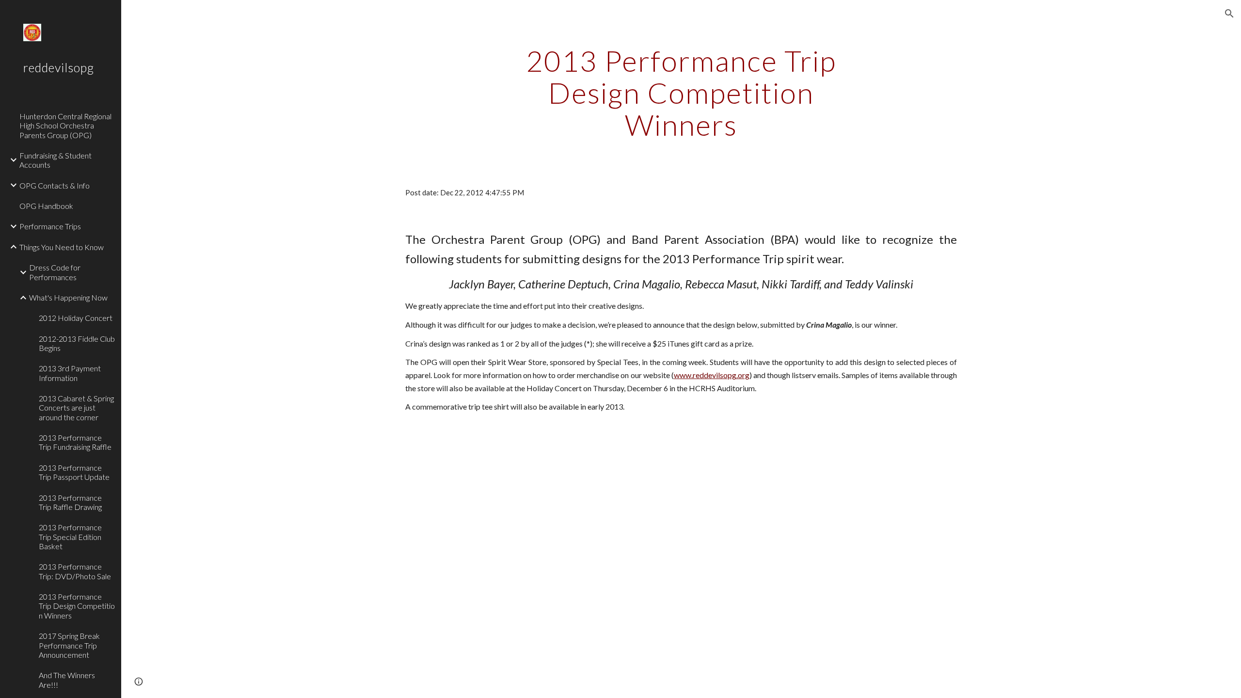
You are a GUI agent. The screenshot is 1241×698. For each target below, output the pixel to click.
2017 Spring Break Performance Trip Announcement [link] (69, 645)
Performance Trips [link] (50, 226)
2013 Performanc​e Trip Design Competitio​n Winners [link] (77, 606)
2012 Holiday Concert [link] (75, 317)
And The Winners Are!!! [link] (67, 679)
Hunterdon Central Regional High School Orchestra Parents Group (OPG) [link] (65, 125)
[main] (681, 92)
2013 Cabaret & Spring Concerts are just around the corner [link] (76, 408)
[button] (1229, 13)
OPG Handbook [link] (46, 205)
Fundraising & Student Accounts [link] (55, 160)
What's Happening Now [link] (68, 297)
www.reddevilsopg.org (711, 375)
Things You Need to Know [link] (61, 247)
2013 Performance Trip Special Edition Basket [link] (70, 537)
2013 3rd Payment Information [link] (70, 373)
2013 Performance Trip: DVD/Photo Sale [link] (75, 571)
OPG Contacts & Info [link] (54, 185)
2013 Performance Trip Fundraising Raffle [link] (75, 442)
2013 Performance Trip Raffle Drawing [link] (70, 502)
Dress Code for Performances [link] (54, 272)
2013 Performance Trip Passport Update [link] (74, 472)
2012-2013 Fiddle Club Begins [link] (77, 343)
